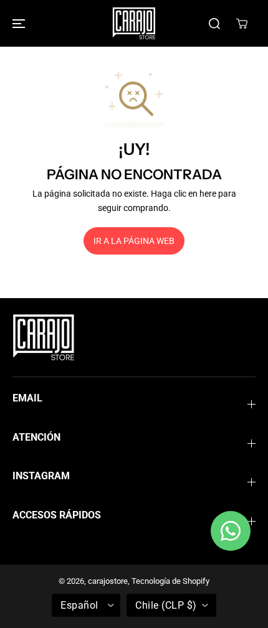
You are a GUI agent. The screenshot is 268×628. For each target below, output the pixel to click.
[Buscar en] (214, 23)
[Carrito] (242, 23)
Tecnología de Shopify (170, 581)
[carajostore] (134, 23)
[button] (16, 23)
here (207, 194)
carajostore (108, 581)
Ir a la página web (134, 241)
